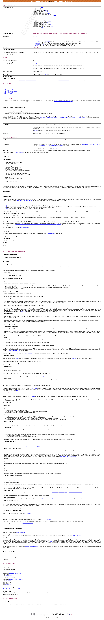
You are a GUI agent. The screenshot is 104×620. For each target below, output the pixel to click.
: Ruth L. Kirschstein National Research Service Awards (64, 148)
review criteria (61, 498)
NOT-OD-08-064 (49, 541)
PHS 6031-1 (94, 556)
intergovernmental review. (16, 364)
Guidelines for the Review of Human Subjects (33, 446)
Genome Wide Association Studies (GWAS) (75, 492)
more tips (6, 383)
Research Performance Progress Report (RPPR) (32, 546)
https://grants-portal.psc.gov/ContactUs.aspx (16, 579)
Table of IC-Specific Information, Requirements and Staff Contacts (66, 120)
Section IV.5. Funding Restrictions (28, 523)
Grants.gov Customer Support (7, 576)
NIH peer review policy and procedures (48, 498)
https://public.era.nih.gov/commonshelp (15, 573)
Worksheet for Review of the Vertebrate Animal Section (68, 456)
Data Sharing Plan (55, 492)
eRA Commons (74, 358)
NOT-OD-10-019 (16, 480)
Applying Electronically (40, 376)
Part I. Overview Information (7, 356)
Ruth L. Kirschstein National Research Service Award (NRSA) (63, 101)
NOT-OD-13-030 (34, 388)
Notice (74, 348)
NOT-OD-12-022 (18, 390)
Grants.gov (65, 255)
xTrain (34, 556)
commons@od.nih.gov (8, 575)
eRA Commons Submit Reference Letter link (13, 350)
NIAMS (55, 15)
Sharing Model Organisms (63, 492)
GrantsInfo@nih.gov (8, 584)
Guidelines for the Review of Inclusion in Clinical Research (52, 451)
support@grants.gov (8, 580)
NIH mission (33, 396)
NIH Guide (51, 1)
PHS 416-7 (30, 556)
